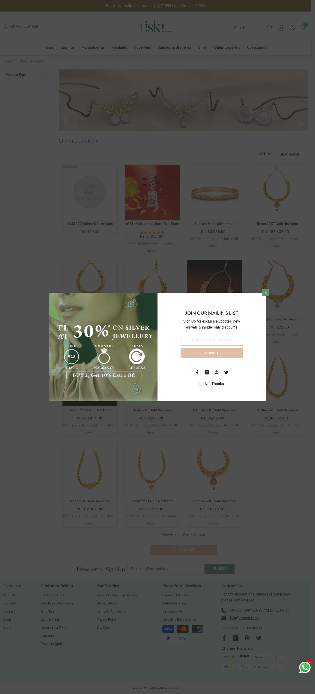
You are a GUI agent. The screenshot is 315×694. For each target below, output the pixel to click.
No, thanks (214, 384)
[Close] (265, 292)
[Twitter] (226, 372)
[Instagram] (207, 372)
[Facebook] (197, 372)
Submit (212, 353)
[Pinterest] (216, 372)
